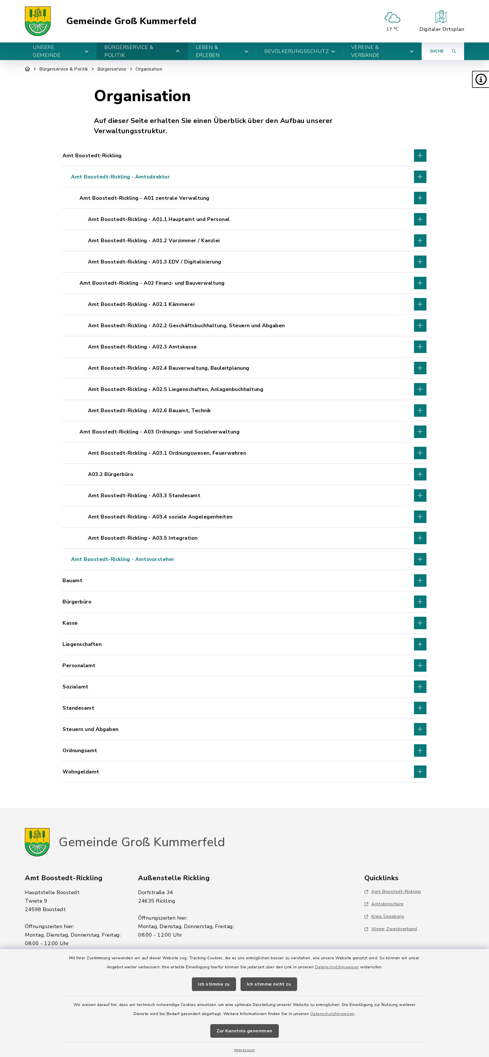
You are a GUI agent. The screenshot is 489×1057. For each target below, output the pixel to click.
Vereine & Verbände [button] (365, 51)
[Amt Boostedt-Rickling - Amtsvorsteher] (244, 559)
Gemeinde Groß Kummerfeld (131, 21)
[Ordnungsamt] (244, 750)
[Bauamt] (244, 580)
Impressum (244, 1050)
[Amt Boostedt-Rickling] (244, 155)
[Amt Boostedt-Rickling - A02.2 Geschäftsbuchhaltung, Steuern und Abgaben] (244, 325)
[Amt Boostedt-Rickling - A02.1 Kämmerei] (244, 304)
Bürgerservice (111, 69)
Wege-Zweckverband (394, 929)
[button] (480, 79)
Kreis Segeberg (387, 916)
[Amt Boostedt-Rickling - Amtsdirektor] (244, 176)
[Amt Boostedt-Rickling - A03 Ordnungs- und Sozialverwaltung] (244, 431)
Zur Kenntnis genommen (244, 1031)
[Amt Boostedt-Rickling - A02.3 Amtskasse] (244, 346)
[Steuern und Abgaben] (244, 729)
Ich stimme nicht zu (269, 984)
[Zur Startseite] (27, 69)
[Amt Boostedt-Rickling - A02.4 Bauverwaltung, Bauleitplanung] (244, 368)
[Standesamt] (244, 707)
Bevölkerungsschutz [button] (296, 51)
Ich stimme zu (214, 984)
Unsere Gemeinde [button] (47, 51)
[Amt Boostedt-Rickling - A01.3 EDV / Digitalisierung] (244, 261)
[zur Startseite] (38, 21)
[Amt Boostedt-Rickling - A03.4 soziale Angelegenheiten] (244, 516)
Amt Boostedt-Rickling (396, 891)
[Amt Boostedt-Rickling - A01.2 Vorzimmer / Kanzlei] (244, 240)
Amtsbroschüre (387, 904)
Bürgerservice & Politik (63, 69)
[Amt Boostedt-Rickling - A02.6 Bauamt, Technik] (244, 410)
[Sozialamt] (244, 686)
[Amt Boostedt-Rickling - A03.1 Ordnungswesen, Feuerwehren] (244, 453)
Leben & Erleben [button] (208, 51)
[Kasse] (244, 622)
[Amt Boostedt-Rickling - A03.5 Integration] (244, 538)
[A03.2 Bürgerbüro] (244, 474)
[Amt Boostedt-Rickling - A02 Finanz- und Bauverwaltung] (244, 283)
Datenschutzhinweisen (337, 967)
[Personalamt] (244, 665)
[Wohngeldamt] (244, 771)
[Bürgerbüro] (244, 601)
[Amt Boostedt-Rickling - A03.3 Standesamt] (244, 495)
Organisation (149, 69)
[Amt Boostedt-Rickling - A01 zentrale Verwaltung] (244, 198)
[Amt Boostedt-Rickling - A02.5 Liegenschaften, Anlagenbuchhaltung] (244, 389)
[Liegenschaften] (244, 644)
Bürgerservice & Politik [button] (128, 51)
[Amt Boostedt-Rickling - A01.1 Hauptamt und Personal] (244, 219)
